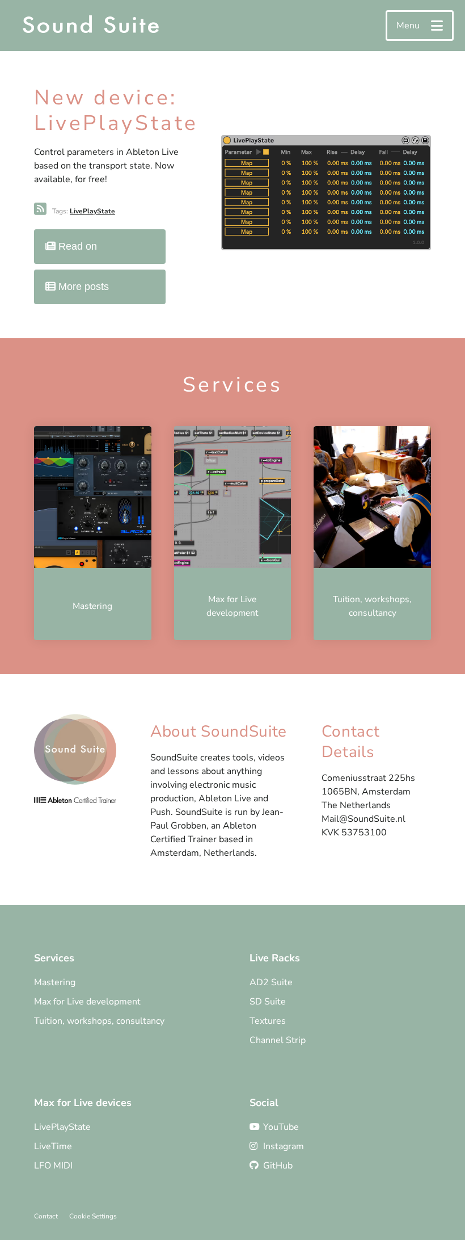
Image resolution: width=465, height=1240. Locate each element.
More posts (82, 286)
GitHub (278, 1165)
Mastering (54, 982)
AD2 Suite (271, 982)
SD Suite (268, 1001)
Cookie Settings (93, 1216)
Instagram (283, 1146)
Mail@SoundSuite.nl (363, 819)
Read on (76, 246)
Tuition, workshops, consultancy (99, 1021)
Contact (46, 1216)
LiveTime (53, 1146)
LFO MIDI (53, 1165)
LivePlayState (92, 211)
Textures (268, 1021)
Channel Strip (278, 1040)
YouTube (281, 1127)
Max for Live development (87, 1001)
